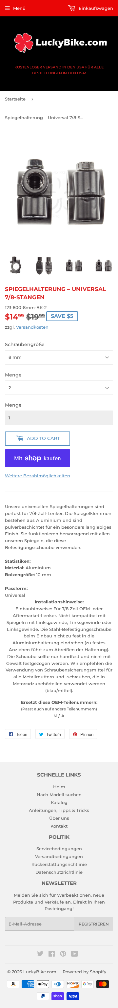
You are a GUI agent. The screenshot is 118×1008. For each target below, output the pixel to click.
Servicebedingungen (59, 848)
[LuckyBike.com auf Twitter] (40, 954)
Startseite (15, 98)
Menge (13, 375)
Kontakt (59, 826)
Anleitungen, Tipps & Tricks (59, 810)
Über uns (59, 818)
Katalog (59, 802)
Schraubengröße (25, 344)
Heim (59, 786)
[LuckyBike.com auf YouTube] (74, 954)
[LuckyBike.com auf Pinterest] (63, 954)
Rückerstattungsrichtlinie (59, 864)
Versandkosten (32, 327)
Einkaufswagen (95, 8)
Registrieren (94, 924)
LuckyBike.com (39, 971)
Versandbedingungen (59, 856)
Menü (19, 8)
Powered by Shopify (84, 971)
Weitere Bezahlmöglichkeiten (37, 475)
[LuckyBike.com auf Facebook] (51, 954)
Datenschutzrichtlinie (59, 872)
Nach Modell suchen (59, 794)
